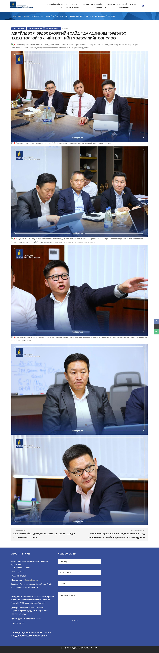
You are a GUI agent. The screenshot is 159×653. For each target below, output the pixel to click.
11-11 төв (133, 4)
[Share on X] (156, 326)
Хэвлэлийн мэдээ (35, 28)
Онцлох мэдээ (23, 16)
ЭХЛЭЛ (13, 16)
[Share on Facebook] (156, 321)
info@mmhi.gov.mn (31, 580)
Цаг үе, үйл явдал (52, 28)
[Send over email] (156, 331)
